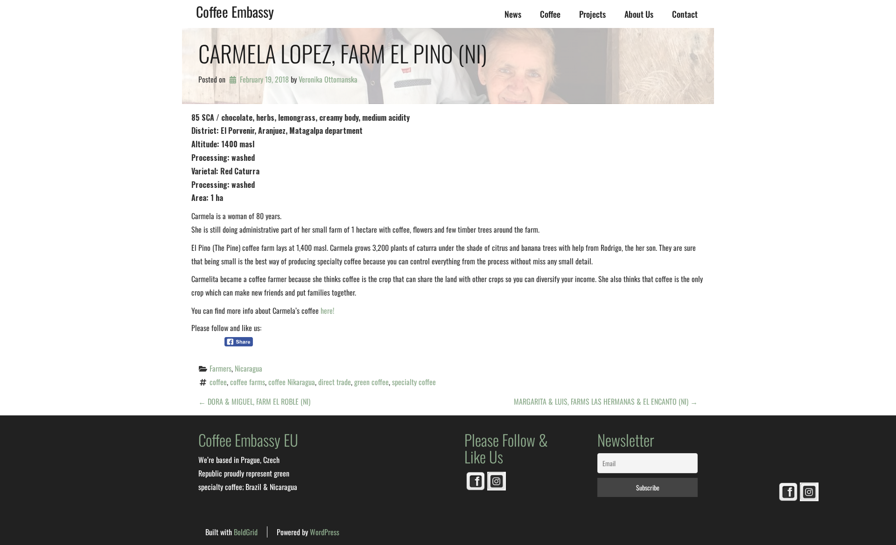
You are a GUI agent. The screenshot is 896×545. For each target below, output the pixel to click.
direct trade (334, 381)
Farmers (220, 368)
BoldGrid (246, 532)
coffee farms (247, 381)
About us (638, 14)
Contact (685, 14)
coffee (218, 381)
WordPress (324, 532)
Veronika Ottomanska (328, 79)
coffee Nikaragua (291, 381)
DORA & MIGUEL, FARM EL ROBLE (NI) (254, 401)
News (512, 14)
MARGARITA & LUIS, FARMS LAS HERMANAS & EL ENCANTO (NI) (606, 401)
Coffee (550, 14)
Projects (592, 14)
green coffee (371, 381)
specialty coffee (414, 381)
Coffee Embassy (235, 12)
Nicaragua (248, 368)
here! (327, 310)
